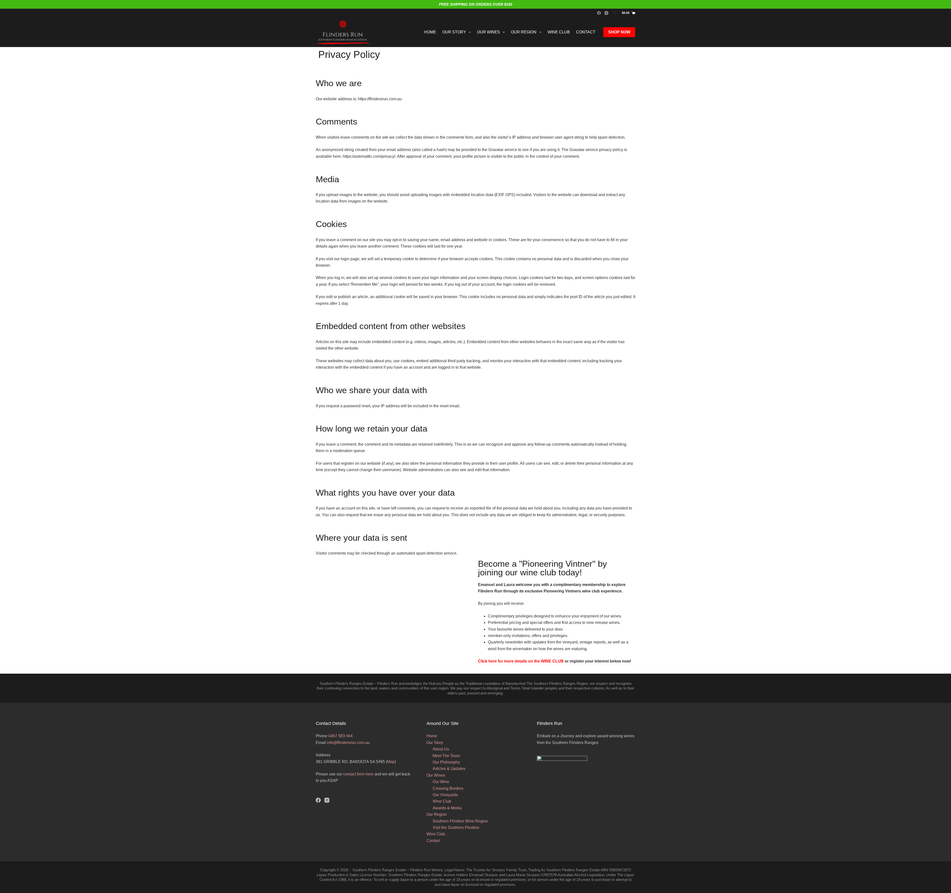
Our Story (454, 32)
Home (430, 32)
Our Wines (488, 32)
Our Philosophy (446, 762)
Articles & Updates (449, 768)
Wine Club (559, 32)
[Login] (615, 13)
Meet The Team (446, 756)
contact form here (358, 774)
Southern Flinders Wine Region (460, 821)
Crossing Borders (448, 788)
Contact (585, 32)
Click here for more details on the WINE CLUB (521, 661)
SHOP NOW (619, 32)
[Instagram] (606, 13)
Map (391, 762)
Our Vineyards (445, 795)
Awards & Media (447, 808)
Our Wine (441, 782)
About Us (441, 749)
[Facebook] (599, 13)
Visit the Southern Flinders (456, 827)
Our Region (523, 32)
